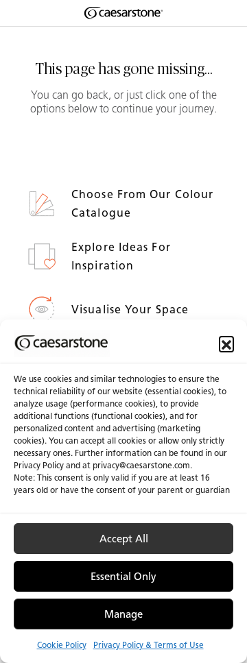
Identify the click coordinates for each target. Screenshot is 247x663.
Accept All (123, 539)
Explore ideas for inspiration (121, 256)
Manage (123, 614)
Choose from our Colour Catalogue (142, 203)
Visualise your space (131, 309)
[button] (226, 343)
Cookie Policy (61, 645)
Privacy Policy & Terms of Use (148, 645)
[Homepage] (123, 13)
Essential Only (123, 576)
